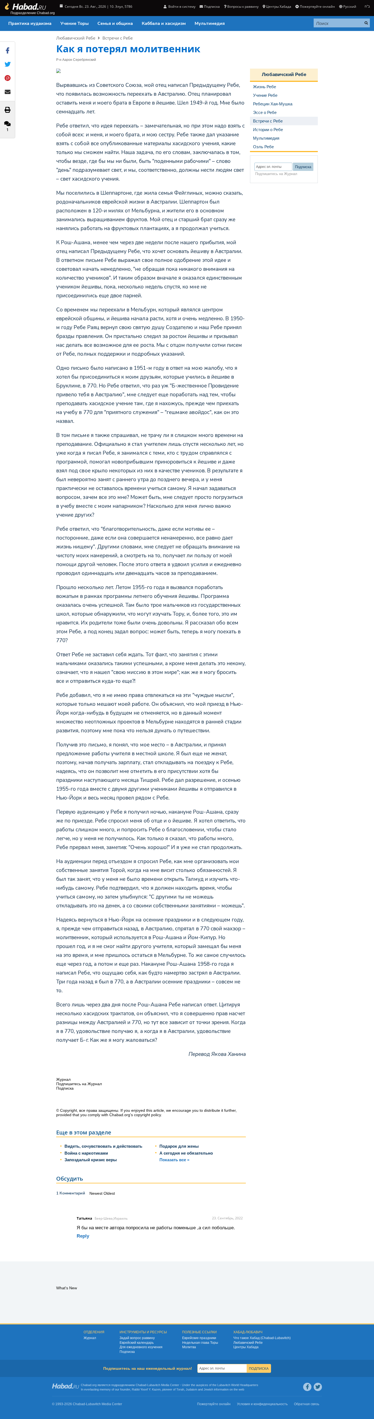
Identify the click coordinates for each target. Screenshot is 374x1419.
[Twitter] (318, 1387)
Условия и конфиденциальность (262, 1404)
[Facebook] (307, 1387)
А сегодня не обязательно (186, 1153)
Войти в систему (181, 6)
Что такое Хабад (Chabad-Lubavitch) (262, 1338)
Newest (96, 1193)
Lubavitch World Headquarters (237, 1385)
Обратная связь (306, 1404)
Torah (180, 1389)
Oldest (109, 1193)
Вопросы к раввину (243, 6)
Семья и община (115, 23)
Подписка (127, 1352)
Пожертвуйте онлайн (317, 6)
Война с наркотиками (86, 1153)
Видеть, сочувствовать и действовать (103, 1146)
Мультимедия (210, 23)
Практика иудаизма (29, 23)
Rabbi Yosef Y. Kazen (146, 1389)
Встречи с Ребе (117, 38)
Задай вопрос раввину (137, 1338)
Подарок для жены (179, 1146)
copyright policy (147, 1115)
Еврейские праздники (199, 1338)
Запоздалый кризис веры (91, 1159)
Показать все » (174, 1159)
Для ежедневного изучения (141, 1347)
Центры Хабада (246, 1347)
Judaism (191, 1389)
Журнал (90, 1338)
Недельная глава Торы (200, 1343)
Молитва (189, 1347)
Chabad (141, 1385)
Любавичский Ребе (75, 38)
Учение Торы (74, 23)
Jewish (208, 1389)
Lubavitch (153, 1385)
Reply (83, 1236)
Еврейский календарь (137, 1343)
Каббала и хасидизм (164, 23)
